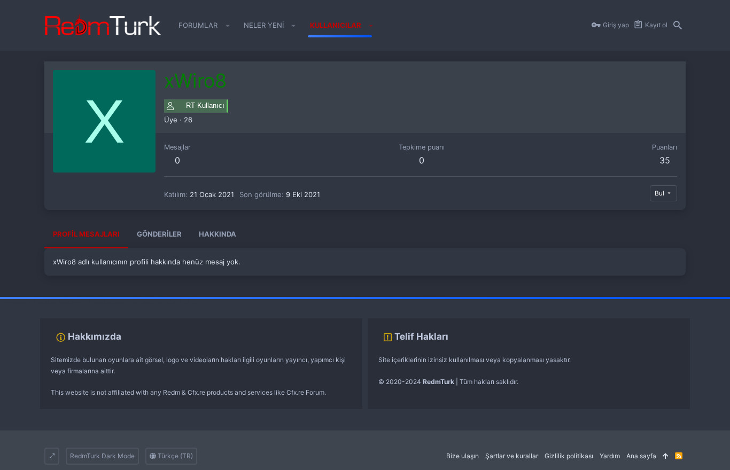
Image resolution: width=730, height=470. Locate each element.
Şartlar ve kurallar (511, 456)
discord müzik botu (169, 302)
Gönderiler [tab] (159, 234)
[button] (227, 25)
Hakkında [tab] (217, 234)
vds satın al (75, 302)
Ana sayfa (641, 456)
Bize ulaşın (462, 456)
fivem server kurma (28, 302)
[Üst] (665, 456)
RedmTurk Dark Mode (102, 456)
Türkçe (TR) (174, 456)
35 (664, 160)
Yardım (610, 456)
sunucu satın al (116, 302)
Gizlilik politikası (569, 456)
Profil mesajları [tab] (86, 234)
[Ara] (678, 25)
